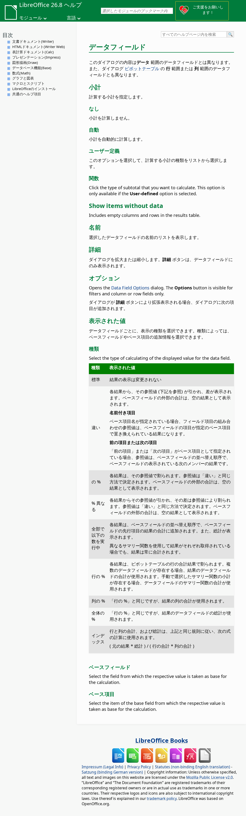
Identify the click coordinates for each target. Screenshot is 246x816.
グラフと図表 (23, 78)
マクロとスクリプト (28, 83)
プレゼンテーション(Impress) (36, 57)
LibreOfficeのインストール (34, 88)
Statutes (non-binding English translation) (192, 766)
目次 (7, 34)
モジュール (30, 18)
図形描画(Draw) (25, 62)
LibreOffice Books (161, 740)
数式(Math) (21, 73)
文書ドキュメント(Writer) (33, 41)
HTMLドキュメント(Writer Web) (38, 46)
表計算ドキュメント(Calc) (33, 51)
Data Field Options (130, 288)
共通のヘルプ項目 (26, 93)
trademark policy (162, 798)
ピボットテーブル (142, 68)
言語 (71, 18)
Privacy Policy (139, 766)
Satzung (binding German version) (112, 772)
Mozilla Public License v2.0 (209, 777)
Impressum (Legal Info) (102, 766)
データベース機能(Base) (31, 67)
